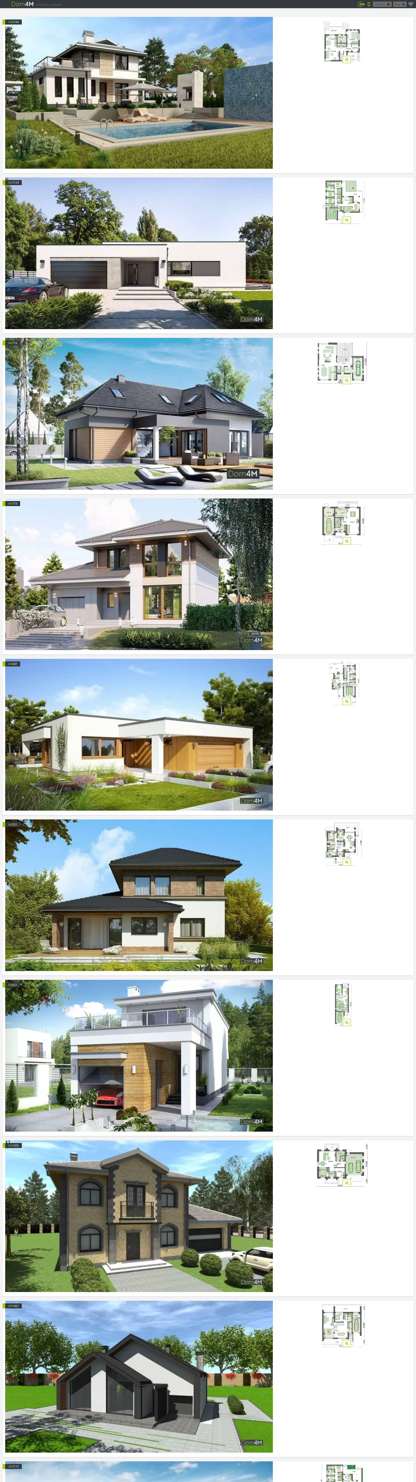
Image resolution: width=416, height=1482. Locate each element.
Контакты (380, 4)
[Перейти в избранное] (410, 3)
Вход (397, 4)
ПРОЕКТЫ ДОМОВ (48, 5)
